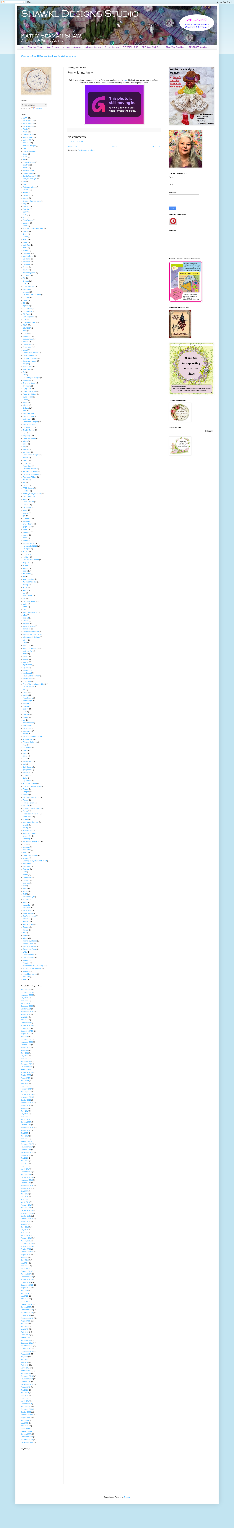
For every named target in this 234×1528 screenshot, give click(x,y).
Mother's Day (27, 651)
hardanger (27, 532)
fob (24, 482)
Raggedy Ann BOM (30, 784)
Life (24, 609)
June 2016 (25, 1194)
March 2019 (25, 1119)
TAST (25, 894)
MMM (25, 643)
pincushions (27, 731)
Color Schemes (28, 287)
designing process (29, 361)
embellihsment (28, 414)
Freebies (26, 491)
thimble (25, 922)
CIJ (24, 278)
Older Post (156, 146)
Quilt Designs (28, 767)
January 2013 (26, 1307)
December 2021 (27, 1064)
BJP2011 (26, 190)
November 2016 (27, 1180)
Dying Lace (27, 389)
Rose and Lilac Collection (32, 808)
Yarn (24, 980)
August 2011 (25, 1354)
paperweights (28, 701)
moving (25, 659)
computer (26, 289)
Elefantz (26, 408)
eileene (25, 405)
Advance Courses (93, 47)
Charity (25, 267)
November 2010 (27, 1379)
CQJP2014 (27, 328)
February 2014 (26, 1271)
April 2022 (24, 1059)
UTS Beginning (28, 958)
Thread (25, 930)
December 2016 (27, 1177)
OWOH (25, 692)
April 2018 (24, 1139)
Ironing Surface (28, 579)
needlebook (27, 670)
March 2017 (25, 1169)
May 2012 (24, 1329)
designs (26, 364)
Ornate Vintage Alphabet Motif (34, 684)
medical (26, 618)
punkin (25, 750)
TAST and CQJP (29, 897)
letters (25, 607)
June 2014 (25, 1260)
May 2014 (24, 1263)
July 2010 (24, 1390)
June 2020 (25, 1081)
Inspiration (27, 574)
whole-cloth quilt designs (32, 969)
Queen (25, 759)
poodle (25, 734)
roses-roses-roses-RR (31, 814)
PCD (24, 712)
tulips (25, 933)
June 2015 (25, 1227)
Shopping (26, 839)
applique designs (29, 146)
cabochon (26, 253)
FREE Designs (28, 488)
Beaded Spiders (29, 162)
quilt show (26, 772)
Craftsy (25, 333)
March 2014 (25, 1268)
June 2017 (25, 1161)
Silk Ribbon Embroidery (31, 841)
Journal (25, 590)
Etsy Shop (26, 436)
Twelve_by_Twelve (30, 949)
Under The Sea (28, 955)
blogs (25, 204)
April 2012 (24, 1332)
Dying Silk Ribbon (29, 394)
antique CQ (27, 140)
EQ (24, 433)
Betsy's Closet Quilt (30, 179)
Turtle (25, 935)
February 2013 (26, 1304)
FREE (25, 485)
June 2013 (25, 1293)
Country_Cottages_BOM (32, 295)
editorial (26, 402)
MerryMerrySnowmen (31, 632)
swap (25, 886)
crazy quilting (28, 339)
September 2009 (27, 1415)
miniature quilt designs (31, 637)
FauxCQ (26, 460)
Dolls (25, 375)
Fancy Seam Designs (31, 455)
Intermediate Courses (72, 47)
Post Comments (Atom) (86, 150)
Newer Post (72, 146)
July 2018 (24, 1133)
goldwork (26, 521)
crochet (25, 342)
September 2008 (27, 1442)
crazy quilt (26, 336)
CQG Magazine (28, 317)
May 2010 (24, 1396)
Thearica (26, 919)
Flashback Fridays (29, 477)
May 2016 (24, 1197)
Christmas (26, 275)
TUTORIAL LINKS (130, 47)
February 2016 (26, 1205)
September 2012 (27, 1318)
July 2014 (24, 1257)
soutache (26, 847)
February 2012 (26, 1337)
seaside (26, 825)
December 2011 (27, 1343)
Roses (25, 811)
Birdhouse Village (29, 187)
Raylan (25, 789)
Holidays (26, 557)
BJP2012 (26, 193)
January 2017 (26, 1174)
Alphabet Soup (28, 135)
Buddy (25, 237)
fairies (25, 444)
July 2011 (24, 1357)
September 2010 (27, 1384)
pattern (25, 709)
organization (27, 679)
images (25, 568)
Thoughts (26, 927)
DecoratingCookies (30, 358)
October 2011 (26, 1349)
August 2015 (25, 1221)
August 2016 (25, 1188)
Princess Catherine (30, 742)
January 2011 (26, 1373)
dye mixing (27, 386)
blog (125, 80)
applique (26, 143)
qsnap (25, 756)
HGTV (25, 552)
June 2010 (25, 1393)
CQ (24, 303)
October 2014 (26, 1249)
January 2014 (26, 1274)
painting (26, 695)
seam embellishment (30, 822)
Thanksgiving (28, 913)
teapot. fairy (27, 905)
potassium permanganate (32, 737)
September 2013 (27, 1285)
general (26, 513)
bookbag (26, 223)
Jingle (25, 587)
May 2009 (24, 1423)
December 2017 (27, 1144)
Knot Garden (27, 596)
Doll (24, 372)
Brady (25, 234)
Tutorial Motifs (28, 944)
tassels (25, 891)
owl (24, 690)
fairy (24, 447)
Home (21, 47)
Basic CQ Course (29, 151)
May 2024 (24, 1017)
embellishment (28, 416)
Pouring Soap (28, 739)
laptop (25, 604)
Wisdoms (26, 977)
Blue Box (26, 209)
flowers (25, 480)
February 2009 (26, 1431)
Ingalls (25, 571)
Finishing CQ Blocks (30, 469)
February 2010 (26, 1404)
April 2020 (24, 1086)
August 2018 (25, 1130)
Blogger (127, 1497)
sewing (25, 828)
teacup (25, 902)
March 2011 (25, 1368)
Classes (26, 281)
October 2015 (26, 1216)
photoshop (27, 726)
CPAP (25, 300)
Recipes (26, 792)
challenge (26, 264)
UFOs (25, 952)
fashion (25, 458)
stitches (25, 858)
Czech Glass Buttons (30, 353)
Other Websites (28, 687)
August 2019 (25, 1106)
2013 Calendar (28, 124)
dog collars (27, 369)
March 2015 (25, 1235)
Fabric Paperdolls (29, 438)
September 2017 (27, 1152)
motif (24, 654)
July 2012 (24, 1324)
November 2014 (27, 1246)
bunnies (26, 242)
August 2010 (25, 1387)
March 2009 (25, 1429)
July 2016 (24, 1191)
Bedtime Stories (29, 170)
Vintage (26, 960)
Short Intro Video (35, 47)
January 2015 (26, 1241)
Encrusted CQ (28, 427)
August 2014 (25, 1255)
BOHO (25, 212)
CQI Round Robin (29, 322)
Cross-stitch (27, 347)
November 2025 (27, 995)
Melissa (26, 621)
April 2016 (24, 1199)
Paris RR (26, 703)
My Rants (26, 668)
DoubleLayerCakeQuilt (31, 378)
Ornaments (27, 681)
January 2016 (26, 1208)
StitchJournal (27, 864)
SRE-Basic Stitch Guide (152, 47)
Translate (38, 108)
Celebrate (26, 259)
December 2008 (27, 1437)
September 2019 (27, 1103)
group (25, 529)
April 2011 (24, 1365)
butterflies (26, 245)
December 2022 (27, 1039)
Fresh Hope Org (29, 496)
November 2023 (27, 1025)
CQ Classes (27, 309)
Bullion (25, 240)
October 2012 (26, 1315)
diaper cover (27, 367)
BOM (25, 215)
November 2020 (27, 1072)
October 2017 (26, 1150)
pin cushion (27, 728)
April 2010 (24, 1398)
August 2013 (25, 1288)
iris (24, 576)
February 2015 (26, 1238)
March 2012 (25, 1335)
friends (25, 499)
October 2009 (26, 1412)
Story (25, 872)
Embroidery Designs (30, 422)
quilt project (27, 770)
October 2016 (26, 1183)
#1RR (25, 118)
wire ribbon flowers (30, 974)
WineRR (26, 971)
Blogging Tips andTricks (32, 201)
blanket (25, 198)
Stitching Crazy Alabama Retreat (35, 861)
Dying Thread (28, 397)
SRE (24, 853)
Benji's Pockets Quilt (30, 176)
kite (24, 593)
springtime (27, 850)
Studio (25, 875)
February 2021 (26, 1070)
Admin (25, 129)
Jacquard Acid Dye (30, 582)
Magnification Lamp (30, 612)
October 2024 (26, 1009)
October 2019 (26, 1100)
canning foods (28, 256)
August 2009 (25, 1418)
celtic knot (26, 262)
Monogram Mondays (30, 648)
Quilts (25, 778)
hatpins (25, 535)
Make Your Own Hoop (175, 47)
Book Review (28, 220)
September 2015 (27, 1219)
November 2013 (27, 1279)
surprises (26, 883)
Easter (25, 400)
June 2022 (25, 1053)
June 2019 (25, 1111)
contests (26, 292)
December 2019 (27, 1094)
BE (24, 159)
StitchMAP (26, 866)
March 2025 (25, 1003)
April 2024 (24, 1020)
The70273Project (29, 916)
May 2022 (24, 1056)
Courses (26, 297)
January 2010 (26, 1406)
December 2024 (27, 1006)
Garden (25, 505)
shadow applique (29, 833)
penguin (26, 717)
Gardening (27, 507)
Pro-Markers (27, 748)
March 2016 (25, 1202)
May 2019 (24, 1114)
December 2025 (27, 992)
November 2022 (27, 1042)
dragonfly (26, 380)
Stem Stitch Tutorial (30, 855)
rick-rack (26, 806)
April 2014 (24, 1266)
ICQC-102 (26, 563)
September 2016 (27, 1186)
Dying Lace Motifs (29, 391)
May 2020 (24, 1083)
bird (24, 184)
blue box (26, 206)
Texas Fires (27, 911)
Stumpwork (27, 877)
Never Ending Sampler (31, 676)
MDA (25, 615)
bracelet (26, 231)
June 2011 (25, 1359)
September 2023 (27, 1031)
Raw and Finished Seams (32, 786)
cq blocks (26, 306)
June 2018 (25, 1136)
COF (24, 284)
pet (24, 720)
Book (25, 217)
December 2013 (27, 1277)
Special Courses (112, 47)
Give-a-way (27, 518)
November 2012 (27, 1313)
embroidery (27, 419)
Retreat (25, 800)
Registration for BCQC (31, 797)
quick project (27, 761)
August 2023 (25, 1034)
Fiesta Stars (27, 466)
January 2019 (26, 1122)
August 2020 (25, 1078)
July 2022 (24, 1050)
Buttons (25, 251)
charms (25, 270)
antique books (28, 137)
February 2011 (26, 1371)
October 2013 (26, 1282)
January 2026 (26, 989)
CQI (24, 320)
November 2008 (27, 1440)
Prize (25, 745)
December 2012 (27, 1310)
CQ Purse (26, 314)
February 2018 (26, 1141)
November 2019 (27, 1097)
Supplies (26, 880)
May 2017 (24, 1164)
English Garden (28, 430)
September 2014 (27, 1252)
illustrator (26, 565)
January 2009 (26, 1434)
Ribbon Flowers (29, 803)
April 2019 (24, 1117)
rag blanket (27, 781)
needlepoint (27, 673)
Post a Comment (77, 141)
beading (26, 165)
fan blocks (26, 452)
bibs (24, 182)
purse (25, 753)
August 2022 (25, 1047)
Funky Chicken (28, 502)
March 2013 (25, 1302)
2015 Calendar (28, 126)
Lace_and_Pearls (29, 601)
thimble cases (28, 924)
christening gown (29, 273)
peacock (26, 714)
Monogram (27, 645)
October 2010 (26, 1382)
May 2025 (24, 998)
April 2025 (24, 1001)
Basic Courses (52, 47)
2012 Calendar (28, 121)
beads (25, 168)
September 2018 (27, 1128)
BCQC (25, 157)
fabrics (25, 441)
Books (25, 226)
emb (24, 411)
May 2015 (24, 1230)
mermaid (26, 623)
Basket (25, 154)
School (25, 819)
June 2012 (25, 1326)
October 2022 (26, 1045)
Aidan (25, 132)
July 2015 (24, 1224)
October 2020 (26, 1075)
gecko (25, 510)
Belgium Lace (28, 173)
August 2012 (25, 1321)
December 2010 (27, 1376)
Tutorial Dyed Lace (30, 941)
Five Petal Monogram (31, 474)
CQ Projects (27, 311)
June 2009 (25, 1420)
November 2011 (27, 1346)
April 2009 (24, 1426)
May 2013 (24, 1296)
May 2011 (24, 1362)
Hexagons (26, 549)
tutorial (25, 938)
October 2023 (26, 1028)
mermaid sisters (29, 626)
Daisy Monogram (29, 355)
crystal (25, 350)
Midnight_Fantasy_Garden (33, 634)
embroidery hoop (29, 425)
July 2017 (24, 1158)
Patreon (26, 706)
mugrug (26, 662)
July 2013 (24, 1291)
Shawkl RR (27, 836)
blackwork (26, 195)
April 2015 (24, 1232)
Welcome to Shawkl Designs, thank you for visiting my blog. (49, 56)
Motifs (25, 656)
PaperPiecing (28, 698)
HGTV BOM (27, 554)
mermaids (26, 629)
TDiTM (25, 899)
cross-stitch (27, 344)
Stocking (26, 869)
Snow (25, 844)
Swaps (25, 888)
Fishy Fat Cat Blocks (30, 471)
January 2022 (26, 1061)
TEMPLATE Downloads (199, 47)
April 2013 (24, 1299)
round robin (27, 817)
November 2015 (27, 1213)
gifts (24, 516)
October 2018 (26, 1125)
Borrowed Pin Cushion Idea (33, 228)
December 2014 (27, 1244)
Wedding (26, 963)
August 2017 (25, 1155)
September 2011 (27, 1351)
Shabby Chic (27, 831)
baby (25, 148)
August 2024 (25, 1014)
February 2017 (26, 1172)
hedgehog (26, 541)
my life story (27, 665)
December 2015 (27, 1210)
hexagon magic (28, 543)
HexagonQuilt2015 (30, 546)
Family (25, 449)
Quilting (26, 775)
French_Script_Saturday (32, 494)
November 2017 (27, 1147)
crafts (25, 331)
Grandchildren (28, 524)
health (25, 538)
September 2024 (27, 1012)
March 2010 (25, 1401)
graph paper (27, 527)
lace (24, 599)
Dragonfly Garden (29, 383)
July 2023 (24, 1036)
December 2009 (27, 1409)
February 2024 (26, 1023)
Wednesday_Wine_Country (33, 966)
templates (26, 908)
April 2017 (24, 1166)
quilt (24, 764)
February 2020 (26, 1089)
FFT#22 (26, 463)
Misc (24, 640)
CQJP (25, 325)
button (25, 248)
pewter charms (28, 723)
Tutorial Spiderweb (30, 946)
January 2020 (26, 1092)
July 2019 (24, 1108)
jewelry (25, 585)
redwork (26, 795)
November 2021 (27, 1067)
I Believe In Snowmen (31, 560)
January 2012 (26, 1340)
